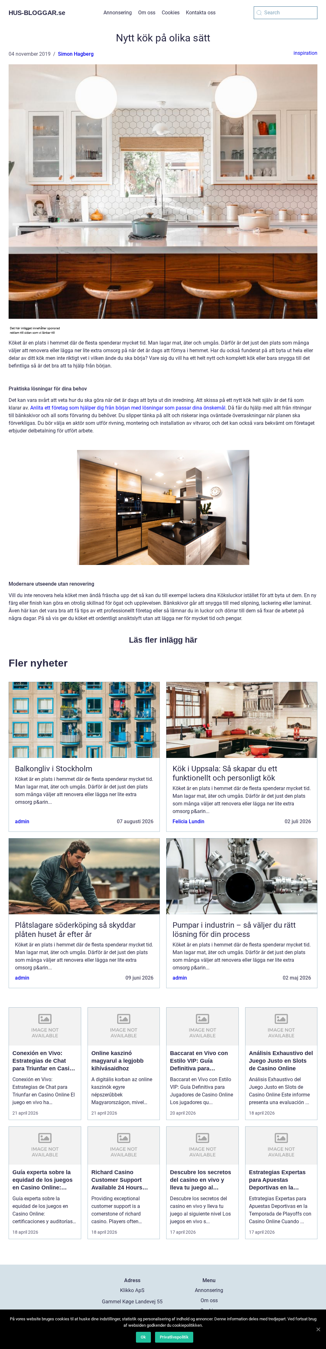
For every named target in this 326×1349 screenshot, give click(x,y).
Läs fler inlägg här (163, 639)
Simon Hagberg (76, 54)
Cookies (171, 13)
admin (22, 821)
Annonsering (117, 13)
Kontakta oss (201, 13)
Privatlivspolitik (174, 1337)
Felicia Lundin (188, 821)
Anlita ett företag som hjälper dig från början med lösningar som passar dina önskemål (127, 408)
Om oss (146, 13)
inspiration (305, 53)
